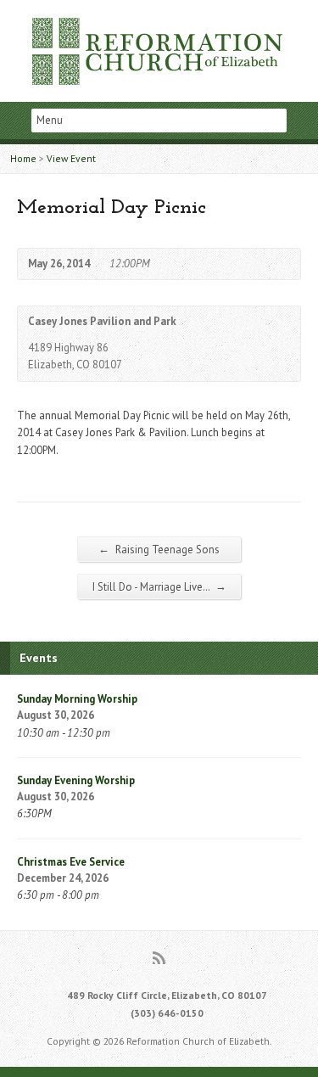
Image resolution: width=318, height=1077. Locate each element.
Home (23, 158)
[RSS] (159, 957)
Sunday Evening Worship (76, 780)
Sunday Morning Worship (77, 699)
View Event (71, 158)
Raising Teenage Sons (159, 549)
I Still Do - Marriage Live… (159, 586)
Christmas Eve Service (71, 862)
